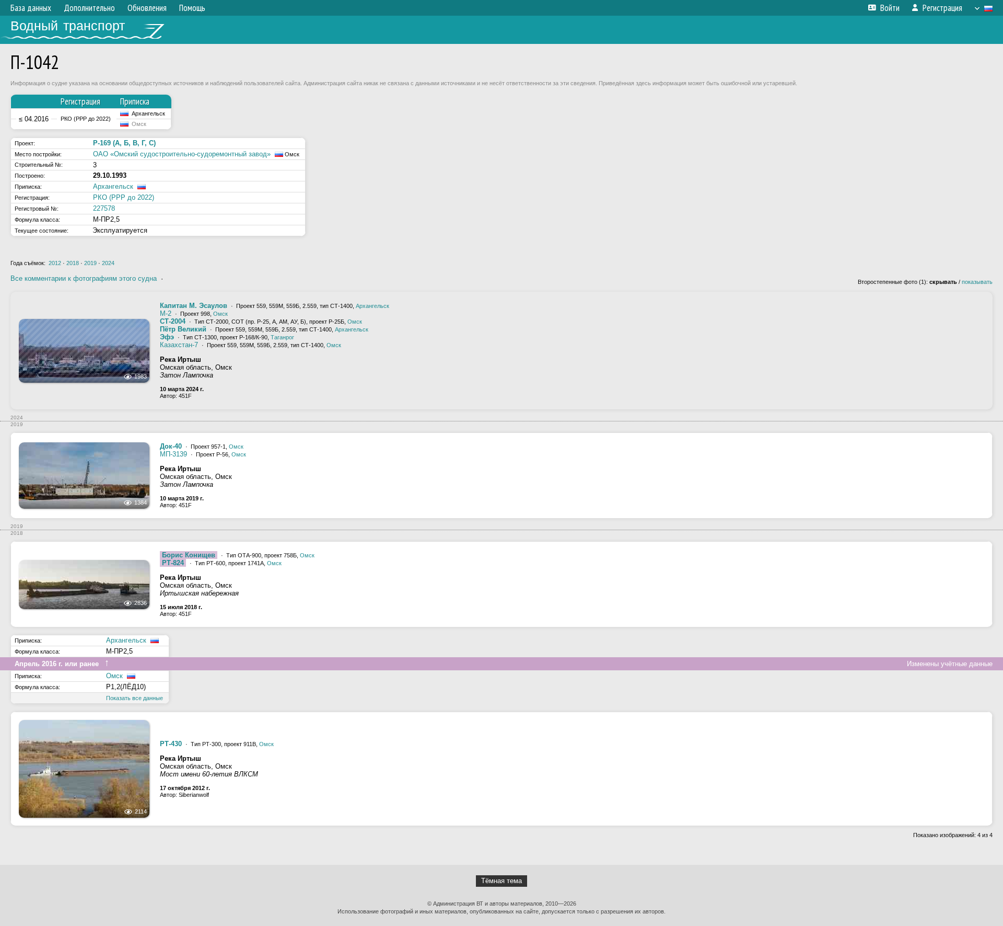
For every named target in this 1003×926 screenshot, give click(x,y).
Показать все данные (134, 698)
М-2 (165, 313)
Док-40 (171, 446)
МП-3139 (173, 454)
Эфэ (167, 337)
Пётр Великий (183, 329)
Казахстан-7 (179, 345)
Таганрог (282, 337)
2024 (108, 263)
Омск (220, 314)
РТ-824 (173, 563)
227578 (104, 208)
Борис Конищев (188, 555)
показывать (977, 282)
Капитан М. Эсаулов (193, 306)
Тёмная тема (501, 881)
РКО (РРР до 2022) (123, 197)
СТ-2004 (172, 321)
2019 (90, 263)
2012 (55, 263)
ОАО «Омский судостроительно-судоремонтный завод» (182, 154)
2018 (72, 263)
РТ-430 (171, 744)
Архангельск (113, 186)
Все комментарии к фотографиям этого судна (83, 278)
